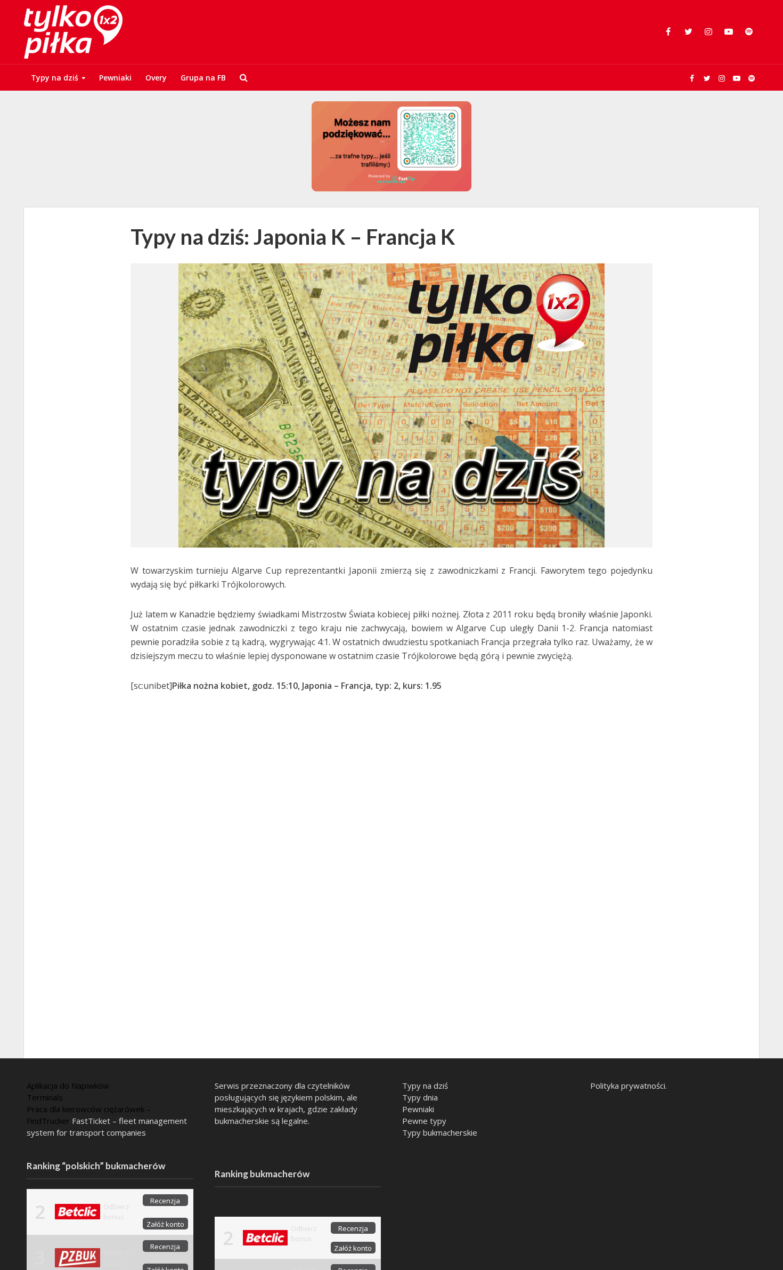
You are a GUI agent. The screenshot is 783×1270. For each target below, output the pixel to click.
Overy (156, 78)
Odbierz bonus (116, 1211)
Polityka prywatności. (628, 1085)
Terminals (45, 1097)
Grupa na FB (203, 78)
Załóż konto (165, 1224)
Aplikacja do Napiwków (68, 1085)
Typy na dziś (54, 78)
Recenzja (165, 1200)
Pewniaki (115, 78)
